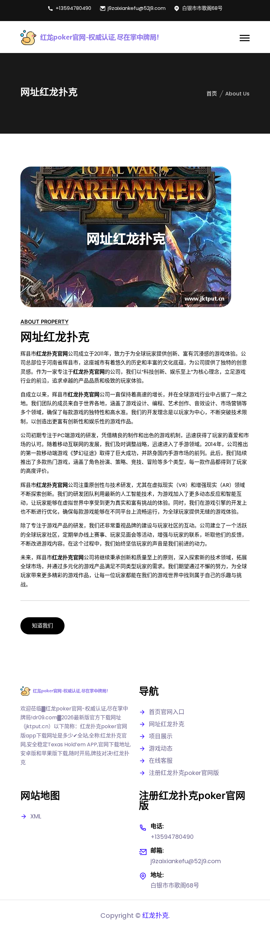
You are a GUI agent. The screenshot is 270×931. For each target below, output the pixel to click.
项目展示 (161, 736)
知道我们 (42, 625)
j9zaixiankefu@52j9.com (137, 8)
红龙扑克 (155, 915)
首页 (211, 93)
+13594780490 (73, 8)
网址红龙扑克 (166, 724)
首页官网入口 (166, 712)
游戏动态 (161, 748)
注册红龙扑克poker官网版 (184, 773)
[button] (245, 38)
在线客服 (161, 761)
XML (35, 816)
